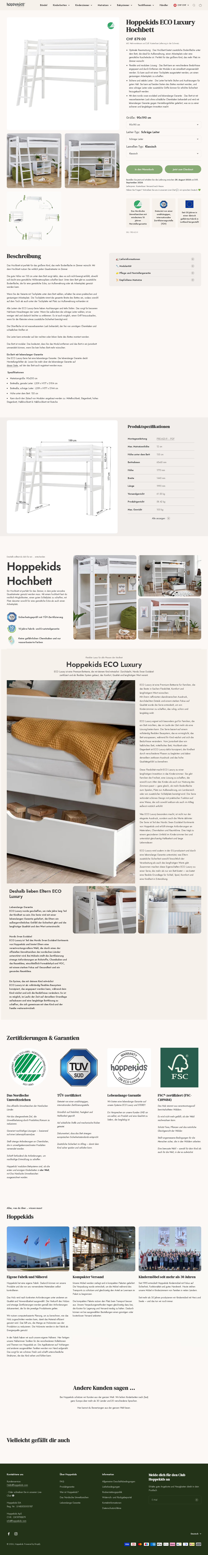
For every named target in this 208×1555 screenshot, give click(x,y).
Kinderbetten (60, 5)
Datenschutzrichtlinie (111, 1508)
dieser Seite (12, 365)
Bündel (43, 5)
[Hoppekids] (16, 5)
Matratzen (103, 5)
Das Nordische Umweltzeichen (74, 1497)
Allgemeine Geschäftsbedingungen (118, 1481)
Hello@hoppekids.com (17, 1485)
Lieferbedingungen (111, 1486)
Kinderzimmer (82, 5)
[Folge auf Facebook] (9, 1534)
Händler (164, 5)
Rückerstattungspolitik (112, 1492)
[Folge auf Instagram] (16, 1534)
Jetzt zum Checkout (183, 169)
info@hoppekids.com (16, 1521)
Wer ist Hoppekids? (69, 1492)
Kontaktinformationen (111, 1502)
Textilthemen (144, 5)
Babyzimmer (123, 5)
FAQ (62, 1481)
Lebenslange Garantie (70, 1502)
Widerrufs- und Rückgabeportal (117, 1497)
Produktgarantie (67, 1486)
